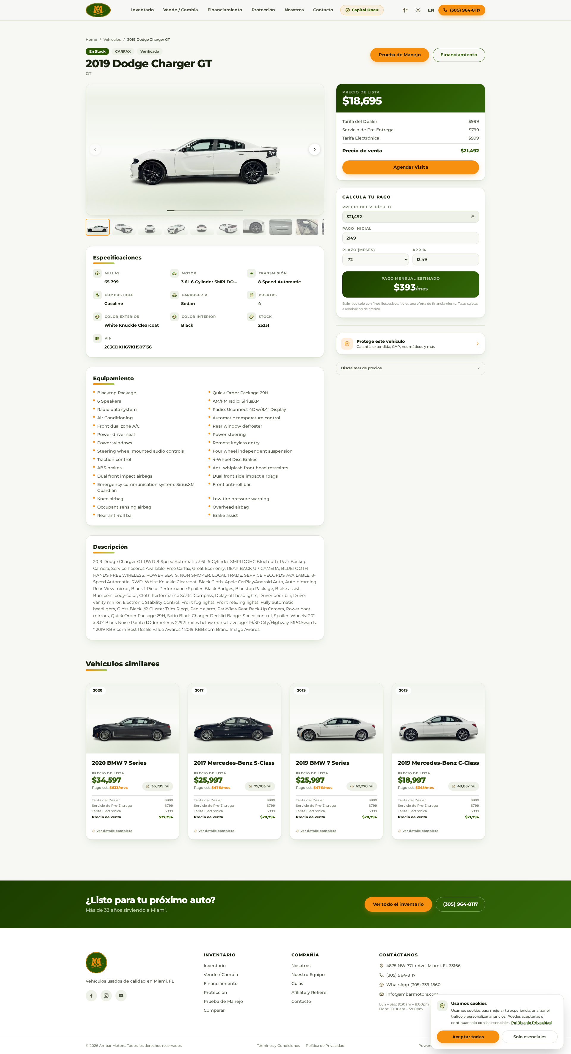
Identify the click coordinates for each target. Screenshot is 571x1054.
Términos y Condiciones (278, 1045)
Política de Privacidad (325, 1045)
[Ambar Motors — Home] (98, 10)
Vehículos (112, 39)
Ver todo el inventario (398, 904)
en (431, 10)
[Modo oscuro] (418, 10)
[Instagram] (106, 995)
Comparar (214, 1010)
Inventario (142, 9)
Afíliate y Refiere (309, 992)
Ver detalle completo (114, 831)
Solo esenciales (529, 1036)
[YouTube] (121, 995)
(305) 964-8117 (460, 904)
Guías (297, 983)
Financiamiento (225, 9)
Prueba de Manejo (400, 54)
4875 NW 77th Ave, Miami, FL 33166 (423, 965)
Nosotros (294, 9)
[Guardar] (157, 693)
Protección (263, 9)
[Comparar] (405, 10)
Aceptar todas (468, 1036)
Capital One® (365, 9)
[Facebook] (91, 995)
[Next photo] (314, 149)
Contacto (323, 9)
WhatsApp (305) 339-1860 (413, 984)
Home (91, 39)
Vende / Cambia (180, 9)
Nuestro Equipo (308, 974)
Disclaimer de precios (361, 368)
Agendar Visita (410, 167)
